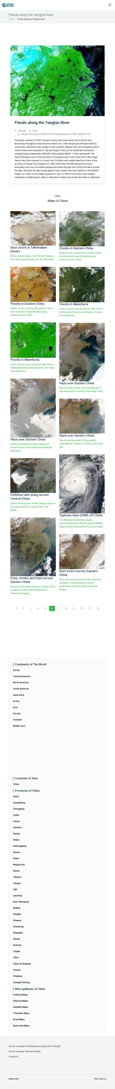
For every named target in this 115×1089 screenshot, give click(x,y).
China (16, 784)
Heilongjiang (19, 846)
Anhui (16, 796)
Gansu (16, 821)
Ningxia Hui (19, 864)
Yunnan (17, 970)
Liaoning (17, 895)
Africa (16, 670)
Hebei (16, 839)
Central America (21, 676)
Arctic (16, 701)
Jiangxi (16, 883)
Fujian (16, 815)
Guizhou (17, 827)
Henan (16, 852)
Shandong (18, 926)
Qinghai (17, 914)
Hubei (16, 858)
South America (21, 688)
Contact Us (13, 1056)
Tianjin (16, 951)
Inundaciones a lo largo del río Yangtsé (43, 1046)
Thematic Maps (21, 1013)
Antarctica (18, 695)
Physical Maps (20, 1001)
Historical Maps (21, 1025)
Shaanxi (17, 920)
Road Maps (19, 1019)
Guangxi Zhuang (21, 982)
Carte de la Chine (32, 1051)
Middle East (19, 726)
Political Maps (20, 994)
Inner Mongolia (21, 901)
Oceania (17, 719)
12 (98, 608)
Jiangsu (17, 877)
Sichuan (17, 945)
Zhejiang (17, 976)
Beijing (16, 908)
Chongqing (18, 808)
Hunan (16, 870)
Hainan (16, 833)
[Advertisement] (61, 32)
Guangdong (19, 802)
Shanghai (18, 932)
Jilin (15, 889)
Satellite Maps (20, 1007)
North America (21, 682)
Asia (15, 707)
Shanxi (16, 939)
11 (89, 608)
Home (11, 19)
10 (81, 608)
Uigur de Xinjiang (22, 963)
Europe (17, 713)
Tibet (16, 957)
